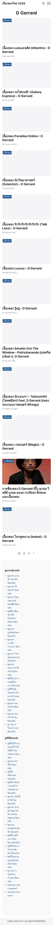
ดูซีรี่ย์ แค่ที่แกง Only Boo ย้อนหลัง (13, 839)
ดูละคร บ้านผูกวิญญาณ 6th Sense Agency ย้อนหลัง (13, 814)
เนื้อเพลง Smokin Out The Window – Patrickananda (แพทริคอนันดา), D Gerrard (26, 352)
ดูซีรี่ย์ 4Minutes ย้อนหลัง (11, 775)
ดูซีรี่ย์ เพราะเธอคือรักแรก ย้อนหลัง (13, 682)
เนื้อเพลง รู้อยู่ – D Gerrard (19, 308)
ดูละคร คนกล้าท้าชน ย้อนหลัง (12, 717)
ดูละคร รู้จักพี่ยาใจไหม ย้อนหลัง (13, 800)
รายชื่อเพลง (8, 461)
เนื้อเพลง (7, 20)
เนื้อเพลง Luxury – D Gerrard (22, 268)
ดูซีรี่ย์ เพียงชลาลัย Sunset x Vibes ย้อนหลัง (12, 618)
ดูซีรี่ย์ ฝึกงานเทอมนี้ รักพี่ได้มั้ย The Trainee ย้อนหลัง (13, 750)
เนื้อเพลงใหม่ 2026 (13, 3)
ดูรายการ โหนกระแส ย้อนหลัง (12, 728)
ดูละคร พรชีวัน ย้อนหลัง (12, 764)
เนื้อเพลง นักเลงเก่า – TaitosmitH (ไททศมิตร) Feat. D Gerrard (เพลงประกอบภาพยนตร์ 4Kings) (25, 400)
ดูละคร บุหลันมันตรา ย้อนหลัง (13, 632)
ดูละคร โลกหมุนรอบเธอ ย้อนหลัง (13, 657)
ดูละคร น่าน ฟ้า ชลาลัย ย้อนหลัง (13, 579)
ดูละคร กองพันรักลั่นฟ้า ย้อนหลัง (13, 828)
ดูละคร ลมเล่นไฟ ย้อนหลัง (12, 707)
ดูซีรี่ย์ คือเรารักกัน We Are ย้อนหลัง (13, 849)
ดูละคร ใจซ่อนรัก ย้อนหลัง (13, 590)
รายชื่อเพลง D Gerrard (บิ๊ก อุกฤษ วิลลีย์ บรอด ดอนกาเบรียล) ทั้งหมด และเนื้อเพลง (25, 492)
